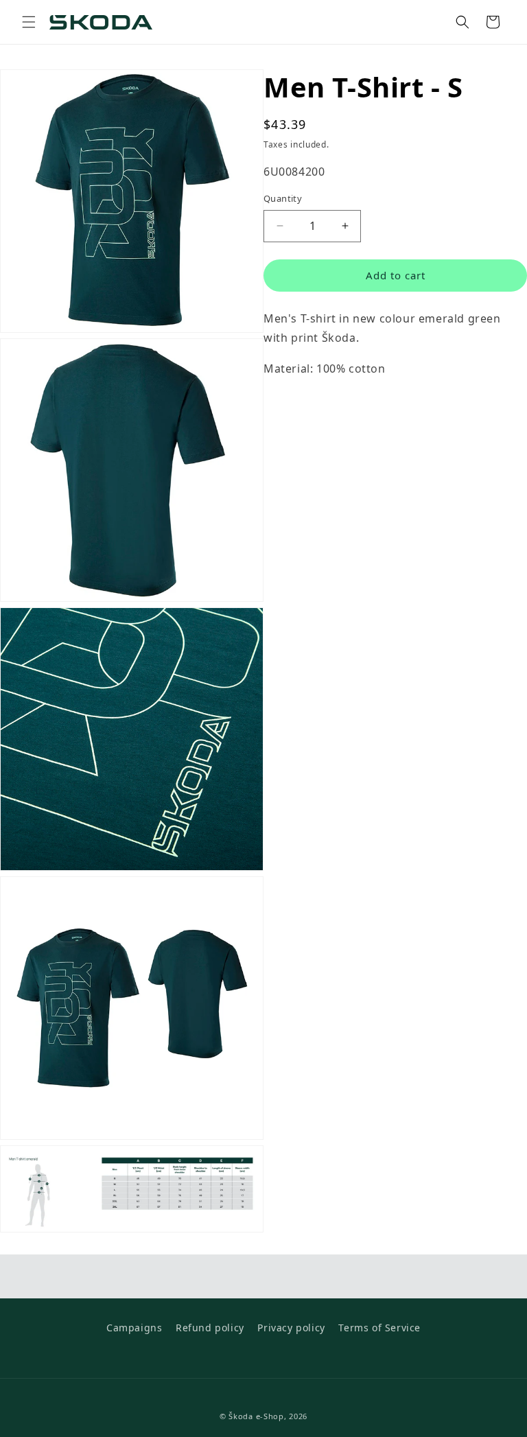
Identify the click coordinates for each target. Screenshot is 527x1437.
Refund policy (210, 1327)
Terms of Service (379, 1327)
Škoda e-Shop (256, 1416)
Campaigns (134, 1327)
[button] (29, 22)
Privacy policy (291, 1327)
